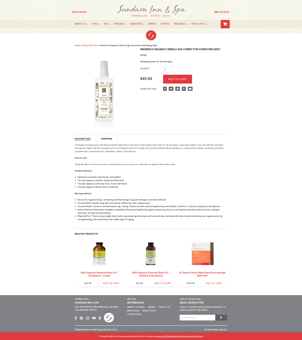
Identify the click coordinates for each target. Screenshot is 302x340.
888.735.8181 (91, 310)
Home (78, 45)
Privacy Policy (149, 310)
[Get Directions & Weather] (101, 319)
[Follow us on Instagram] (89, 319)
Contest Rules (134, 314)
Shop (84, 45)
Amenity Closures (136, 307)
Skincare (93, 45)
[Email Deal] (191, 88)
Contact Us (164, 307)
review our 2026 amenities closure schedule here (178, 336)
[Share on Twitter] (172, 88)
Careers (151, 307)
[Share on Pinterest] (185, 88)
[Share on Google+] (178, 88)
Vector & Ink (111, 329)
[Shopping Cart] (225, 23)
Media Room (133, 310)
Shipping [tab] (106, 138)
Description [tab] (82, 138)
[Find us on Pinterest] (83, 319)
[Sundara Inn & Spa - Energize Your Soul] (109, 319)
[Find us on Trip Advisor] (95, 319)
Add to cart (177, 79)
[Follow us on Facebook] (77, 319)
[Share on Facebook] (166, 88)
